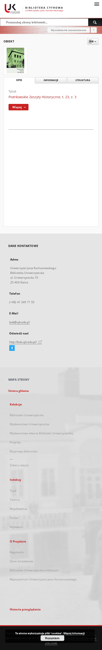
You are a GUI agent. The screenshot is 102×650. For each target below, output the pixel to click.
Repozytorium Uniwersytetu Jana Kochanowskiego (43, 579)
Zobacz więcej (19, 465)
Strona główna (18, 391)
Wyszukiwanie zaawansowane (68, 30)
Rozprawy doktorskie (23, 451)
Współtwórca (18, 509)
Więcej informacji (74, 633)
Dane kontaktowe (21, 561)
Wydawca (16, 527)
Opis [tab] (19, 80)
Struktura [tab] (82, 80)
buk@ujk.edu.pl (19, 322)
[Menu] (96, 4)
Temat (14, 518)
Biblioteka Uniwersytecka (27, 415)
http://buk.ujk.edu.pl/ (23, 342)
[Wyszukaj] (95, 22)
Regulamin (17, 552)
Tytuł (13, 491)
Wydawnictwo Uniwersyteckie (29, 424)
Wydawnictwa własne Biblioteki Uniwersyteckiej (41, 433)
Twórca (15, 500)
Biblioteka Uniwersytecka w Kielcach (34, 570)
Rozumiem (52, 638)
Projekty (15, 442)
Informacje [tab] (51, 80)
